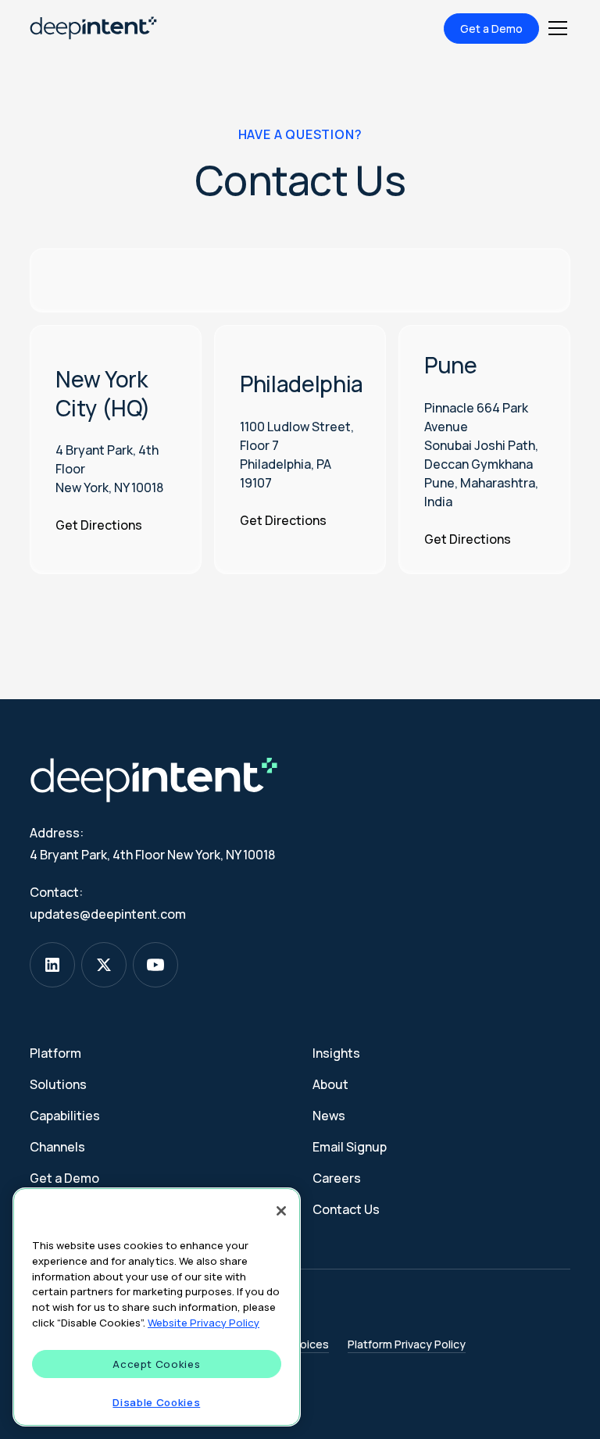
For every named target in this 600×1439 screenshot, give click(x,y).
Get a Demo (491, 28)
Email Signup (349, 1146)
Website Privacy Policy (203, 1323)
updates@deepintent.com (108, 914)
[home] (93, 28)
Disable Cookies (156, 1402)
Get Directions (98, 525)
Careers (336, 1178)
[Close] (281, 1211)
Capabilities (65, 1115)
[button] (554, 28)
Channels (57, 1146)
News (328, 1115)
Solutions (58, 1084)
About (330, 1084)
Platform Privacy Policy (407, 1344)
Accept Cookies (156, 1364)
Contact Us (346, 1209)
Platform (55, 1053)
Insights (336, 1053)
